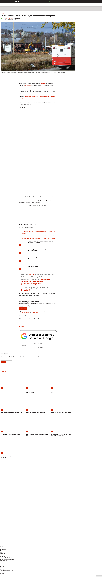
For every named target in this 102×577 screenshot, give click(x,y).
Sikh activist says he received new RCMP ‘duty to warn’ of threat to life (39, 229)
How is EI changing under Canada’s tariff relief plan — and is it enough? (39, 238)
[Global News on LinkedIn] (9, 545)
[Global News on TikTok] (27, 545)
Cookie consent (3, 560)
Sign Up (3, 362)
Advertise (2, 569)
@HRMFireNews (37, 281)
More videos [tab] (30, 227)
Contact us (2, 550)
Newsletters (2, 553)
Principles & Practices (5, 547)
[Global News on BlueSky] (63, 545)
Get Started (23, 308)
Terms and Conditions (24, 312)
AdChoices (99, 576)
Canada (2, 13)
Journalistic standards (38, 343)
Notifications (3, 555)
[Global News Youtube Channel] (45, 535)
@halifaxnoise (26, 281)
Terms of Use (3, 567)
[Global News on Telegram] (45, 545)
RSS (1, 552)
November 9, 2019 (27, 290)
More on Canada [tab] (23, 227)
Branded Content (3, 549)
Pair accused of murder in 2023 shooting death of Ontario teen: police (38, 236)
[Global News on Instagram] (63, 535)
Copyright (2, 566)
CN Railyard (28, 85)
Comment (23, 345)
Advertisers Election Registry (6, 557)
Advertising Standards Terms (6, 570)
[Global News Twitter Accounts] (27, 535)
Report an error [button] (38, 347)
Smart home (2, 556)
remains (43, 83)
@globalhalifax (44, 279)
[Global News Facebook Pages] (9, 535)
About (1, 546)
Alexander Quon (9, 18)
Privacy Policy (35, 312)
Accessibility (3, 573)
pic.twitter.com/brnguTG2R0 (31, 284)
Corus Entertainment (4, 572)
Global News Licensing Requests (7, 559)
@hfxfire (32, 274)
